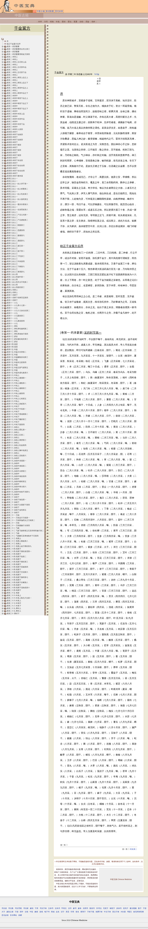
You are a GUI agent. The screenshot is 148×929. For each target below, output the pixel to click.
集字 (139, 908)
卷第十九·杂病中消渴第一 (16, 461)
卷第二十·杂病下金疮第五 (16, 510)
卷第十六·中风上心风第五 (16, 399)
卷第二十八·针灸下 (14, 606)
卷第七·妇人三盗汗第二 (16, 251)
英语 (67, 912)
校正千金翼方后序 (14, 44)
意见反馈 (5, 915)
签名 (77, 912)
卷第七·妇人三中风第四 (16, 261)
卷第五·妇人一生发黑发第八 (17, 210)
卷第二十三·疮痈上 (14, 538)
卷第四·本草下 (12, 132)
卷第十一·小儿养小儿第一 (16, 305)
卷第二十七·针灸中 (14, 603)
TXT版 (96, 74)
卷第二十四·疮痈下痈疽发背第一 (19, 551)
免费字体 (99, 912)
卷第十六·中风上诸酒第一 (16, 378)
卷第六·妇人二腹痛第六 (16, 235)
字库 (36, 908)
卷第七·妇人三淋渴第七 (16, 272)
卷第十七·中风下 (13, 406)
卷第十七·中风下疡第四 (16, 425)
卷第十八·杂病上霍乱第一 (16, 430)
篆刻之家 (10, 912)
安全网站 (13, 915)
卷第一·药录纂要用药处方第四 (18, 54)
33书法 (99, 908)
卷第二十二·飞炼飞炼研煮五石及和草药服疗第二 (25, 531)
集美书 (92, 908)
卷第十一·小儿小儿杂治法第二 (18, 311)
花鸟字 (125, 908)
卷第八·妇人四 (12, 274)
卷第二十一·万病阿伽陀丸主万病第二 (21, 520)
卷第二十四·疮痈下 (14, 549)
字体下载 (90, 912)
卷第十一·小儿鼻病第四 (16, 321)
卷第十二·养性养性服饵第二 (17, 329)
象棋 (36, 912)
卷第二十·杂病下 (13, 497)
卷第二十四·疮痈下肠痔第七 (17, 577)
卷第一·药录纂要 (13, 46)
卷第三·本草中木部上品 (16, 114)
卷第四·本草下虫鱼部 (15, 134)
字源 (16, 912)
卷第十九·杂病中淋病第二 (16, 466)
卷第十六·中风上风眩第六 (16, 404)
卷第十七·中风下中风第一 (16, 409)
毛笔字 (105, 908)
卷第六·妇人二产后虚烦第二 (17, 220)
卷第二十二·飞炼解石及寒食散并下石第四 (22, 536)
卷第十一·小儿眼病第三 (16, 316)
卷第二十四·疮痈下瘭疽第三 (17, 562)
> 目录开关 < (99, 81)
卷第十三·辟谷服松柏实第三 (17, 339)
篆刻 (31, 908)
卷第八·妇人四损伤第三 (16, 287)
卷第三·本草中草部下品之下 (17, 103)
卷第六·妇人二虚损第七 (16, 241)
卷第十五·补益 (12, 349)
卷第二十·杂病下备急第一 (16, 500)
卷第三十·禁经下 (13, 614)
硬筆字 (83, 912)
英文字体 (115, 912)
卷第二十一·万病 (13, 515)
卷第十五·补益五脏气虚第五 (17, 368)
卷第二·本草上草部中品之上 (17, 88)
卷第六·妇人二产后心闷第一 (17, 215)
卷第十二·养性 (12, 326)
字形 (144, 908)
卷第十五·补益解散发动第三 (17, 357)
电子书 (47, 912)
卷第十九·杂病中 (13, 458)
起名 (57, 912)
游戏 (41, 912)
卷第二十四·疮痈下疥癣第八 (17, 582)
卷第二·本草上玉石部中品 (16, 67)
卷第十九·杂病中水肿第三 (16, 471)
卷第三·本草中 (12, 96)
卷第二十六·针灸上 (14, 595)
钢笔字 (112, 908)
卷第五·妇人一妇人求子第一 (17, 184)
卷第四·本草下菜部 (14, 150)
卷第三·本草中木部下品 (16, 124)
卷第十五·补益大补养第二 (16, 352)
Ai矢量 (123, 912)
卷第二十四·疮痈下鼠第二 (16, 557)
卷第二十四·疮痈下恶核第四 (17, 567)
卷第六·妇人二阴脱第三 (16, 225)
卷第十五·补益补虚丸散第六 (17, 373)
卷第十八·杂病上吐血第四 (16, 445)
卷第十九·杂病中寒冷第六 (16, 487)
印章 (72, 912)
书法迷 (4, 908)
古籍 (26, 912)
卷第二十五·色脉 (13, 593)
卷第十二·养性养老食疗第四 (17, 334)
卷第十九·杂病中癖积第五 (16, 481)
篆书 (74, 908)
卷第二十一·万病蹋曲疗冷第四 (18, 525)
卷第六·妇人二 (12, 212)
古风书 (57, 908)
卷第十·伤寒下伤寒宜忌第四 (17, 298)
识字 (62, 912)
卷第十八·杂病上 (13, 427)
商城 (52, 912)
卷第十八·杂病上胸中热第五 (17, 450)
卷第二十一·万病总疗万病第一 (18, 518)
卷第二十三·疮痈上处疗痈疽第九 (19, 546)
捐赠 (20, 915)
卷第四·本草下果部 (14, 145)
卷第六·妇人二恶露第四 (16, 230)
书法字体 (43, 908)
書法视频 (133, 908)
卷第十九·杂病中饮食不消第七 (18, 492)
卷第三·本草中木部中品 (16, 119)
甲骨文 (64, 908)
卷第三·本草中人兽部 (15, 129)
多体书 (119, 908)
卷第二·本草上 (12, 57)
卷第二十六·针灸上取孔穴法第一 (19, 598)
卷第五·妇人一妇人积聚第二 (17, 189)
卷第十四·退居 (12, 344)
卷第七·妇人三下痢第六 (16, 267)
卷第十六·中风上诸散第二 (16, 383)
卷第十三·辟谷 (12, 336)
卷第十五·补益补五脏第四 (16, 362)
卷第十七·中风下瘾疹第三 (16, 419)
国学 (21, 912)
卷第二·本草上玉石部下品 (16, 72)
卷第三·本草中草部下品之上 (17, 98)
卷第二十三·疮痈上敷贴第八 (17, 541)
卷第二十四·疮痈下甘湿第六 (17, 572)
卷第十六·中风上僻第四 (16, 393)
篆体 (79, 908)
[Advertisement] (98, 47)
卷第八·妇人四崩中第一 (16, 277)
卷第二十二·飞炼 (13, 528)
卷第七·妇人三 (12, 243)
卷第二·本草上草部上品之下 (17, 83)
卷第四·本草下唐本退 (15, 176)
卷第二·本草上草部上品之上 (17, 78)
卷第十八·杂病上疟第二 (16, 435)
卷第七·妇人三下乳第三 (16, 256)
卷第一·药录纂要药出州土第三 (18, 49)
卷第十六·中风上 (13, 375)
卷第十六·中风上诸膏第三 (16, 388)
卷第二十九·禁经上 (14, 608)
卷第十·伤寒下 (12, 295)
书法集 (10, 908)
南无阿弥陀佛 (138, 912)
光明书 (85, 908)
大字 (3, 912)
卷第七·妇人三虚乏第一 (16, 246)
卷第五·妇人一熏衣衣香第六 (17, 204)
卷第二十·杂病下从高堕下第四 (18, 505)
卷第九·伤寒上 (12, 290)
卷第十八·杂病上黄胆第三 (16, 440)
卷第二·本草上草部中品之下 (17, 93)
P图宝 (129, 912)
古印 (70, 908)
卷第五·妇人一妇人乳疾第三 (17, 194)
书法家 (25, 908)
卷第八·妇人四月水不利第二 (17, 282)
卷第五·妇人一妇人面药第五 (17, 199)
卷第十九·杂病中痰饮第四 (16, 476)
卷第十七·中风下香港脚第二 (17, 414)
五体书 (50, 908)
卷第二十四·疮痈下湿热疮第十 (18, 588)
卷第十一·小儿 (12, 303)
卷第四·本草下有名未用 (16, 166)
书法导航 (18, 908)
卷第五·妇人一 (12, 179)
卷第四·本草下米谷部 (15, 160)
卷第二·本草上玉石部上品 (16, 62)
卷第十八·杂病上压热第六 (16, 456)
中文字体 (107, 912)
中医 (31, 912)
